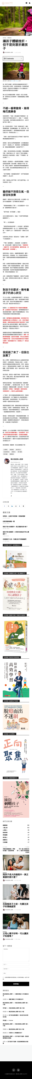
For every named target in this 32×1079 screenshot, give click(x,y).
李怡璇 (4, 1020)
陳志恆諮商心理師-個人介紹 (17, 1008)
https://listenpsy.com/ (15, 462)
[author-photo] (4, 880)
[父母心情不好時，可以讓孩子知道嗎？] (16, 921)
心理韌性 (5, 449)
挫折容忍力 (18, 449)
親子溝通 (20, 452)
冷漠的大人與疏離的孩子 (15, 1033)
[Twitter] (8, 506)
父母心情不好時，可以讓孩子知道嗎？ (15, 934)
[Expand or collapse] (21, 58)
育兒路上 (5, 37)
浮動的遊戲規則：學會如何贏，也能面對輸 (9, 849)
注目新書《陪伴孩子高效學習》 (12, 657)
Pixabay (16, 80)
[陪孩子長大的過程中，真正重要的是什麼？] (16, 862)
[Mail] (18, 1070)
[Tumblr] (19, 506)
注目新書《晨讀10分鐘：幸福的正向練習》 (15, 615)
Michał (12, 80)
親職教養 (9, 37)
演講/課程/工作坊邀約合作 (16, 999)
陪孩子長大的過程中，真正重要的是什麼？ (15, 527)
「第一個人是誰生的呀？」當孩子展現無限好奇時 (23, 850)
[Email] (15, 506)
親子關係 (5, 454)
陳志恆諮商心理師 (9, 52)
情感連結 (12, 449)
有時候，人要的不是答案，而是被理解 (14, 516)
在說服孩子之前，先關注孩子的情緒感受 (14, 539)
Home (11, 1020)
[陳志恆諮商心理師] (4, 52)
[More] (23, 506)
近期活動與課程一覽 (9, 521)
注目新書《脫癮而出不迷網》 (11, 701)
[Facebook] (11, 495)
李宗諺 (4, 1008)
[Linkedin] (12, 506)
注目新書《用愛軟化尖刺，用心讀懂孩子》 (15, 573)
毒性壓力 (14, 452)
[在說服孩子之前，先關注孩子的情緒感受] (16, 892)
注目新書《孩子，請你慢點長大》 (12, 545)
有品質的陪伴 (6, 452)
